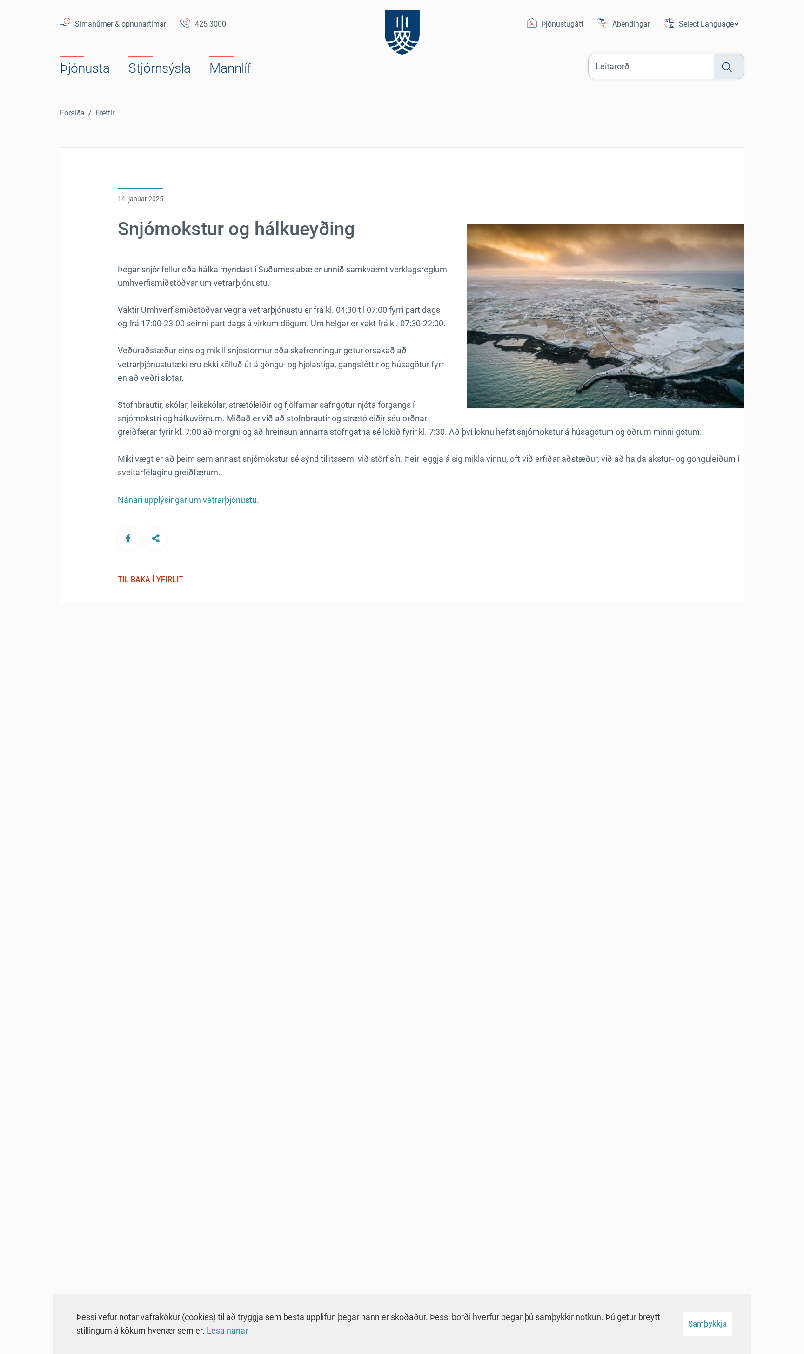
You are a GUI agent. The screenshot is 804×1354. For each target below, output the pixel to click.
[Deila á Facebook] (129, 538)
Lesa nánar (227, 1330)
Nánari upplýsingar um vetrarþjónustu (187, 500)
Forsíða (72, 112)
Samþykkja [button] (707, 1323)
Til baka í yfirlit (150, 579)
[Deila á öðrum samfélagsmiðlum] (155, 538)
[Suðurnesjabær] (402, 30)
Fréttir (104, 112)
